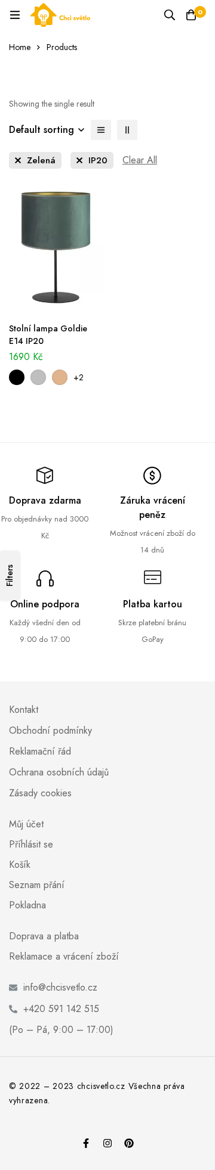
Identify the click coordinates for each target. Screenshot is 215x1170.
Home (19, 47)
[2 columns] (127, 130)
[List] (101, 130)
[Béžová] (59, 377)
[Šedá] (38, 377)
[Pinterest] (129, 1143)
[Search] (169, 15)
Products (62, 47)
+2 (78, 377)
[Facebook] (86, 1143)
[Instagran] (107, 1143)
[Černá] (16, 377)
